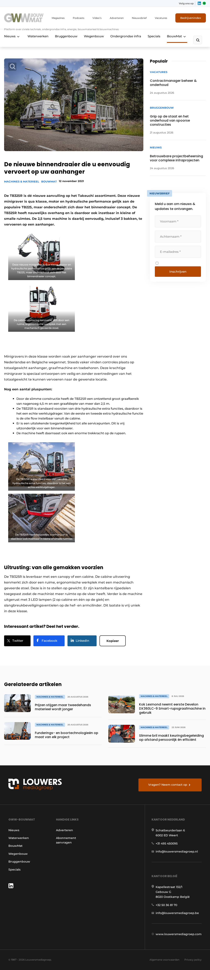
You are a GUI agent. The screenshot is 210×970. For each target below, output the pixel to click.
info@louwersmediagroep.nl (177, 851)
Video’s (97, 17)
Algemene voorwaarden (164, 959)
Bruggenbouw (66, 36)
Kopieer (112, 641)
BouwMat (174, 36)
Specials (154, 36)
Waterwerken (37, 36)
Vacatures (161, 17)
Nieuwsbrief (139, 17)
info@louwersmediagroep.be (177, 913)
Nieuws (10, 36)
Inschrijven (177, 272)
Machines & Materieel (21, 181)
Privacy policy (193, 959)
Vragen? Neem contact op (167, 784)
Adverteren (117, 17)
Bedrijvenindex (190, 17)
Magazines (58, 17)
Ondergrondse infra (125, 36)
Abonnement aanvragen (66, 840)
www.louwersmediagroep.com (179, 934)
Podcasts (78, 17)
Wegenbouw (94, 36)
